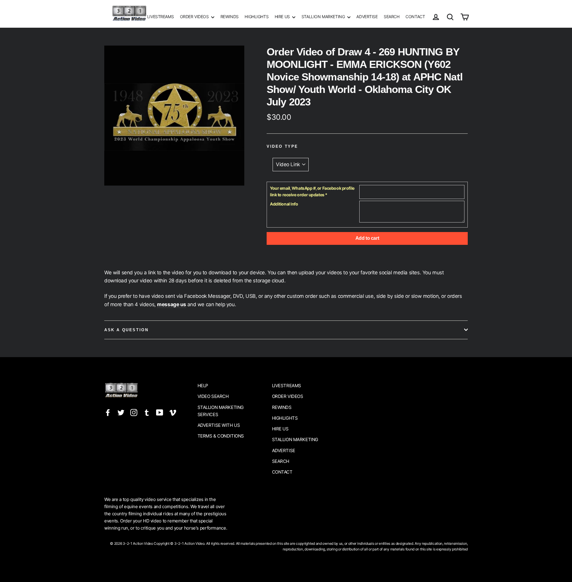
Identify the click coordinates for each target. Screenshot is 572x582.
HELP (203, 385)
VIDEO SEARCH (213, 396)
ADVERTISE (366, 16)
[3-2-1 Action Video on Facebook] (107, 412)
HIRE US (283, 16)
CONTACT (415, 16)
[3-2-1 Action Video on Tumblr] (146, 412)
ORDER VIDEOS (195, 16)
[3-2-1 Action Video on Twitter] (121, 412)
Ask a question (126, 330)
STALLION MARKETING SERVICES (221, 410)
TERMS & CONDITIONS (221, 436)
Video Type (282, 146)
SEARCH (391, 16)
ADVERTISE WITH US (219, 425)
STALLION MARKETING (323, 16)
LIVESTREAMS (160, 16)
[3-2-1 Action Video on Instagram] (133, 412)
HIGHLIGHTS (256, 16)
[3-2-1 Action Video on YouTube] (159, 412)
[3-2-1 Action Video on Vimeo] (172, 412)
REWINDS (229, 16)
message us (171, 304)
